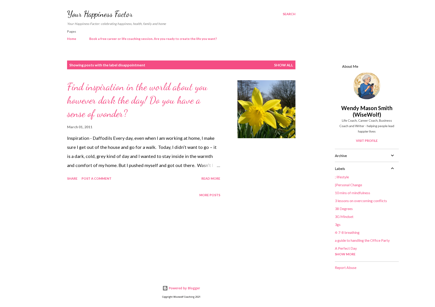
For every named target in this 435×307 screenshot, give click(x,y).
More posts (209, 195)
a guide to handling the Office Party (362, 240)
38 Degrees (344, 208)
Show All (283, 65)
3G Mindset (344, 216)
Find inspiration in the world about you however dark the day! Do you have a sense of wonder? (137, 100)
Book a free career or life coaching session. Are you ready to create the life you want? (153, 39)
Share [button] (72, 178)
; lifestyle (342, 177)
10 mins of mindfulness (352, 193)
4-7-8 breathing (347, 232)
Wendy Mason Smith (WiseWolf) (366, 111)
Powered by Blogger (184, 288)
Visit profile (367, 141)
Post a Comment (96, 178)
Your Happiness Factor (100, 14)
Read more (210, 178)
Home (71, 39)
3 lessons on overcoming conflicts (361, 200)
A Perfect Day (346, 248)
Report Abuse (345, 267)
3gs (338, 224)
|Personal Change (348, 185)
